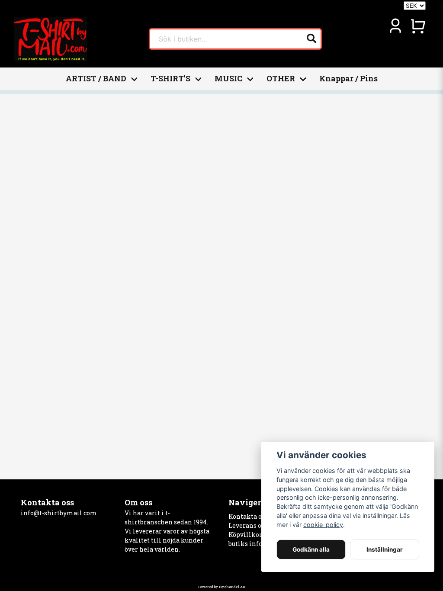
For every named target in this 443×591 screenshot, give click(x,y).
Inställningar (384, 549)
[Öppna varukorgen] (418, 26)
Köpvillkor (245, 534)
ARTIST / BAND (96, 79)
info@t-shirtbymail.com (59, 513)
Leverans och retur (257, 525)
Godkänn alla (311, 549)
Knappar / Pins (348, 79)
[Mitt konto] (395, 26)
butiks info (245, 544)
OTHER (280, 79)
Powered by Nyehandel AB (221, 587)
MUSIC (228, 79)
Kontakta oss (248, 516)
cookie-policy (323, 524)
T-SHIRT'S (170, 79)
